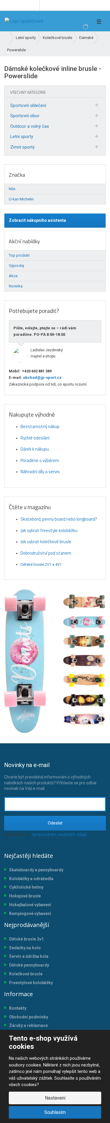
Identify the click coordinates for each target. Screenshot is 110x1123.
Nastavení (55, 1098)
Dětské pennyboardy (29, 965)
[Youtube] (34, 5)
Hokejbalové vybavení (30, 904)
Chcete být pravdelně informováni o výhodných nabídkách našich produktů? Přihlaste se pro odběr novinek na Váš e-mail (50, 776)
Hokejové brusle (25, 896)
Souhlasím (55, 1112)
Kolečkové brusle (26, 974)
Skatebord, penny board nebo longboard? (59, 519)
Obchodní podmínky (28, 1017)
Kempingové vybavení (30, 913)
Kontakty (17, 1008)
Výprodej (16, 265)
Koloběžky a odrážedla (31, 878)
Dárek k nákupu (35, 449)
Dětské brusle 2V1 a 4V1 (41, 564)
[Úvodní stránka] (24, 21)
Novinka (16, 286)
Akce (13, 276)
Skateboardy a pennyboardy (36, 870)
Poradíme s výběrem (40, 460)
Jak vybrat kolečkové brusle (46, 541)
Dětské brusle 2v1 (26, 939)
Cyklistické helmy (26, 887)
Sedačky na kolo (25, 947)
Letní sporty (21, 136)
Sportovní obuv (24, 115)
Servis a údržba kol (27, 956)
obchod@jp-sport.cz (42, 377)
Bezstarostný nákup (40, 426)
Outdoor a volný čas (29, 126)
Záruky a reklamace (28, 1025)
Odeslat (55, 823)
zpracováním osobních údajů (59, 834)
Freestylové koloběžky (31, 982)
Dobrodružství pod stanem (46, 553)
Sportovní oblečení (28, 105)
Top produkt (19, 255)
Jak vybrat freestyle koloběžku (49, 530)
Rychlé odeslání (35, 437)
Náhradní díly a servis (40, 471)
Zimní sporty (22, 147)
